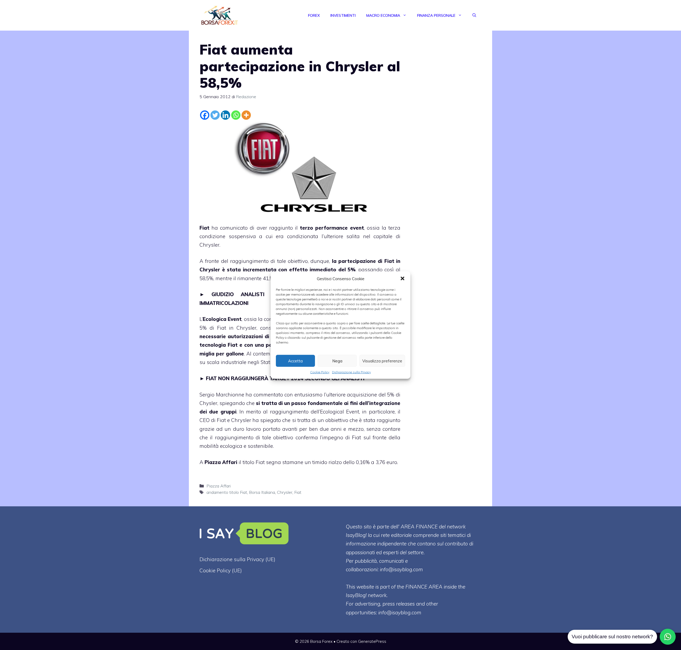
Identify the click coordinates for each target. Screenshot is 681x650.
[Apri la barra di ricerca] (474, 15)
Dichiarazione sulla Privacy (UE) (237, 559)
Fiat (204, 228)
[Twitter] (215, 115)
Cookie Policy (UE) (221, 570)
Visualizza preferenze (382, 360)
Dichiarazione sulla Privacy (351, 372)
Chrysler (284, 492)
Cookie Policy (319, 372)
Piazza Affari (221, 462)
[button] (402, 278)
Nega (337, 360)
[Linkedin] (225, 115)
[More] (246, 115)
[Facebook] (204, 115)
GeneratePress (372, 641)
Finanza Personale (436, 15)
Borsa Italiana (262, 492)
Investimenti (343, 15)
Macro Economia (383, 15)
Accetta (295, 360)
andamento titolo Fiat (226, 492)
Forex (314, 15)
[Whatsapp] (235, 115)
